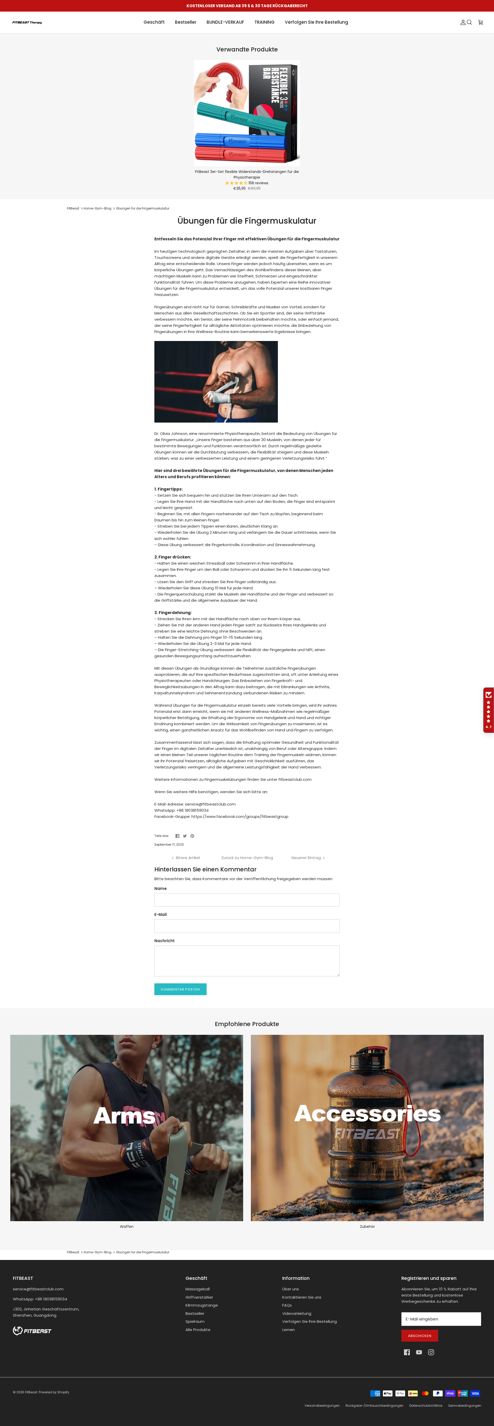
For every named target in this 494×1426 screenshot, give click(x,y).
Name (160, 888)
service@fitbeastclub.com (38, 1289)
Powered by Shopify (54, 1392)
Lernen (288, 1329)
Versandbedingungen (322, 1405)
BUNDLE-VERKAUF (225, 22)
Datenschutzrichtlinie (425, 1405)
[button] (237, 183)
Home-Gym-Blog (97, 208)
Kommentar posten (180, 989)
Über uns (290, 1289)
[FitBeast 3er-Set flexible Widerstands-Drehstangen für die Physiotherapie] (247, 113)
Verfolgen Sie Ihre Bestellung (316, 22)
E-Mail (160, 914)
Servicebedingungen (464, 1405)
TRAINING (264, 22)
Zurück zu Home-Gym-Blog (247, 857)
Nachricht (164, 940)
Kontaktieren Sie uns (301, 1297)
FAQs (287, 1305)
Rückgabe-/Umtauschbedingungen (374, 1405)
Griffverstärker (199, 1297)
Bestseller (185, 22)
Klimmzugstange (202, 1305)
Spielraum (195, 1321)
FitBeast (73, 208)
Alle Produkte (198, 1329)
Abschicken (419, 1335)
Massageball (198, 1289)
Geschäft (154, 22)
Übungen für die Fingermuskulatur (142, 208)
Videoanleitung (296, 1313)
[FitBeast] (27, 22)
